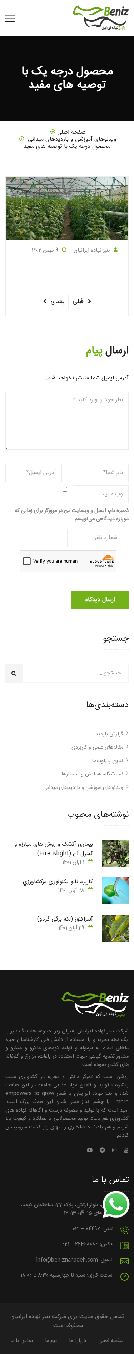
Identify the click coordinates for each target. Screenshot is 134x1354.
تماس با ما (21, 1341)
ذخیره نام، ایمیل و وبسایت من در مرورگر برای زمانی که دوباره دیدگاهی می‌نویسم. (72, 515)
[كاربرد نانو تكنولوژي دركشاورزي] (115, 890)
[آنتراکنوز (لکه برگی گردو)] (115, 928)
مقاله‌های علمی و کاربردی (97, 747)
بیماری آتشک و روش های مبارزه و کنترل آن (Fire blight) (53, 849)
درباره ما (77, 1341)
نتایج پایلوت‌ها (107, 761)
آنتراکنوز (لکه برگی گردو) (65, 919)
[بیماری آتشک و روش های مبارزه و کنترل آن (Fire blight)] (115, 853)
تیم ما (51, 1341)
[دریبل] (102, 1151)
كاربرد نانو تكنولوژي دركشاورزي (58, 882)
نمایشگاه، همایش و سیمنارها (92, 774)
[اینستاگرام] (114, 1151)
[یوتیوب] (124, 1151)
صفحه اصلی (111, 1341)
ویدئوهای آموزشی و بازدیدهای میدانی (83, 788)
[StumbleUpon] (91, 1151)
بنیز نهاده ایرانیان (92, 250)
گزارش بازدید (109, 734)
